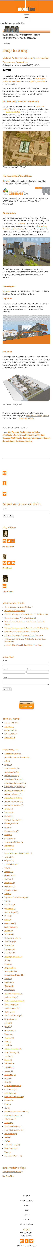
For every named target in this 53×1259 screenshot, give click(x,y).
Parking (8, 1023)
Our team (6, 181)
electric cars (9, 875)
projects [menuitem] (26, 1205)
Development (10, 864)
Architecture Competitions (15, 783)
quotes (8, 1060)
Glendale (21, 223)
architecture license (12, 794)
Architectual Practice (13, 779)
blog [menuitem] (26, 1210)
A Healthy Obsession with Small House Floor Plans (23, 645)
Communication (11, 831)
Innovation (9, 949)
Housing (34, 438)
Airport (8, 764)
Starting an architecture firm (16, 1111)
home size (9, 934)
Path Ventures (18, 229)
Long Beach (10, 967)
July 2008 (9, 726)
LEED (7, 960)
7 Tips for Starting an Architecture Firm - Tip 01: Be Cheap (26, 614)
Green (7, 919)
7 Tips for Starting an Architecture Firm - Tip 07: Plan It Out (26, 628)
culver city (9, 857)
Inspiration (9, 952)
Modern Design (11, 1004)
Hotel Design (10, 941)
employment (10, 886)
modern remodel (11, 1008)
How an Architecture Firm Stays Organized (20, 618)
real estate (9, 1063)
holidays (8, 930)
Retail (7, 1082)
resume (8, 1078)
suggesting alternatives (37, 81)
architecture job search (13, 790)
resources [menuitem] (26, 1219)
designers (9, 860)
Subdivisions (10, 1119)
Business (9, 812)
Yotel (7, 1152)
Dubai (7, 868)
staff (7, 1108)
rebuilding (9, 1067)
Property (8, 1056)
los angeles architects (13, 975)
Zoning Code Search (13, 1156)
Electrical (9, 879)
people (8, 1026)
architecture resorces (13, 801)
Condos (8, 834)
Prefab (8, 1045)
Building (8, 809)
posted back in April (13, 111)
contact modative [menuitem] (26, 1224)
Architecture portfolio (29, 432)
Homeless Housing (24, 441)
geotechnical (10, 908)
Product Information (12, 1049)
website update (11, 1148)
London (8, 964)
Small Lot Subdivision (14, 1096)
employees (9, 882)
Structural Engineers (13, 1115)
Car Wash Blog (8, 1176)
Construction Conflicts (13, 842)
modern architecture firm (14, 1001)
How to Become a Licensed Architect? (18, 607)
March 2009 (9, 737)
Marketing (9, 982)
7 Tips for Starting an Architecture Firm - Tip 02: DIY (23, 635)
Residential (30, 435)
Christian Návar (8, 546)
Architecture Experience (13, 435)
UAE (7, 1141)
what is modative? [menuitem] (26, 1200)
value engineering (12, 1145)
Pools (7, 1041)
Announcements (11, 768)
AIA (7, 761)
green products (11, 927)
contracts (8, 849)
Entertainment (10, 890)
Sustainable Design (12, 1126)
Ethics (7, 893)
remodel (8, 1071)
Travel (7, 1137)
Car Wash (9, 816)
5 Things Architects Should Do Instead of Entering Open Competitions (25, 640)
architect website (11, 775)
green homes (10, 923)
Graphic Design (11, 912)
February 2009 (10, 734)
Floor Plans (9, 905)
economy (8, 871)
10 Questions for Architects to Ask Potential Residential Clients (24, 623)
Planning (8, 1034)
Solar (7, 1104)
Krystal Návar (8, 591)
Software (8, 1100)
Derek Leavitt (13, 65)
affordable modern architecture (16, 757)
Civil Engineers (11, 823)
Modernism (9, 1012)
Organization (10, 1019)
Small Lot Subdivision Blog (12, 1171)
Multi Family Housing (20, 438)
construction (10, 838)
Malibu (8, 978)
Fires (7, 901)
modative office (11, 997)
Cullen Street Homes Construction (18, 853)
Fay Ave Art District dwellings (16, 897)
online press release (26, 418)
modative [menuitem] (26, 1195)
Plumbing (9, 1037)
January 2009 (10, 730)
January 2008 (10, 723)
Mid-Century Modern (13, 993)
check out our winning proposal (37, 415)
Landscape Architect (13, 956)
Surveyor (8, 1122)
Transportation (10, 1133)
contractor (9, 845)
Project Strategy (11, 1052)
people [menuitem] (26, 1214)
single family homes (12, 1085)
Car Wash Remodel (12, 820)
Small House (10, 1093)
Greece (8, 916)
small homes (10, 1089)
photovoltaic (10, 1030)
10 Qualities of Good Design (14, 610)
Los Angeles (13, 432)
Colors (7, 827)
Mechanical (9, 989)
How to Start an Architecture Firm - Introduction (21, 631)
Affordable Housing (12, 753)
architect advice (11, 772)
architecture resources (13, 805)
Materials (9, 986)
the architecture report (13, 1130)
